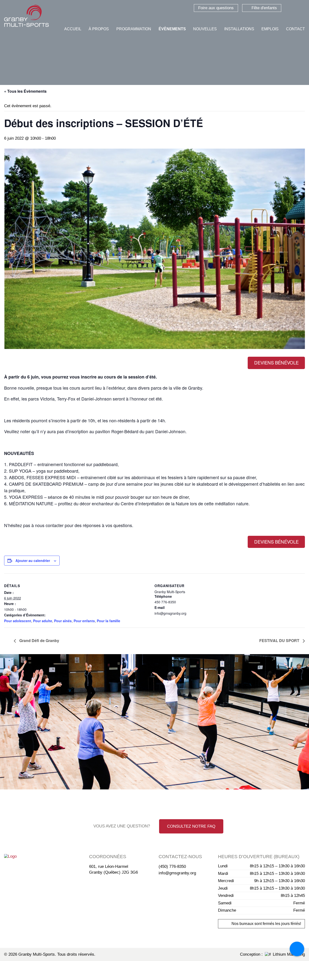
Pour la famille (108, 620)
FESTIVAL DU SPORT (279, 640)
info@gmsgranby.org (177, 873)
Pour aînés (63, 620)
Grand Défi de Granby (38, 640)
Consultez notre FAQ (191, 826)
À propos (99, 29)
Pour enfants (84, 620)
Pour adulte (42, 620)
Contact (295, 29)
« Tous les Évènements (25, 91)
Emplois (270, 29)
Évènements (172, 29)
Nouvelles (205, 29)
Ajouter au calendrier (32, 560)
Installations (239, 29)
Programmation (133, 29)
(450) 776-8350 (172, 866)
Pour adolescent (17, 620)
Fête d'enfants (264, 8)
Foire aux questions (216, 8)
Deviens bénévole (276, 362)
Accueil (72, 29)
